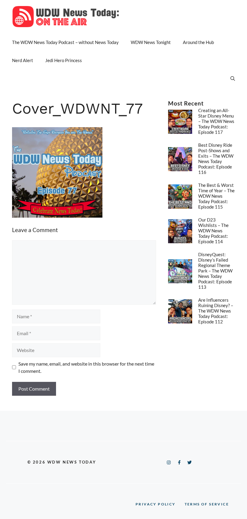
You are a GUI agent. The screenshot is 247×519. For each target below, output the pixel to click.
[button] (232, 78)
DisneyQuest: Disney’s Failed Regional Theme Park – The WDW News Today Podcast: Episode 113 (215, 271)
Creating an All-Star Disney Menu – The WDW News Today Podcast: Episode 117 (216, 121)
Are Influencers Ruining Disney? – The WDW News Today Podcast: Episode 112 (215, 310)
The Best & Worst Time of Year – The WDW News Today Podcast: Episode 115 (216, 195)
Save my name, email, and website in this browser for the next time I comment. (86, 367)
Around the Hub (198, 42)
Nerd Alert (22, 60)
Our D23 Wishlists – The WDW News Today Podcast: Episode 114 (213, 230)
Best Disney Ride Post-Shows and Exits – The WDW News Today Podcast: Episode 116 (215, 158)
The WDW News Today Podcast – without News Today (65, 42)
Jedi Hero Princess (63, 60)
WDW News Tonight (151, 42)
